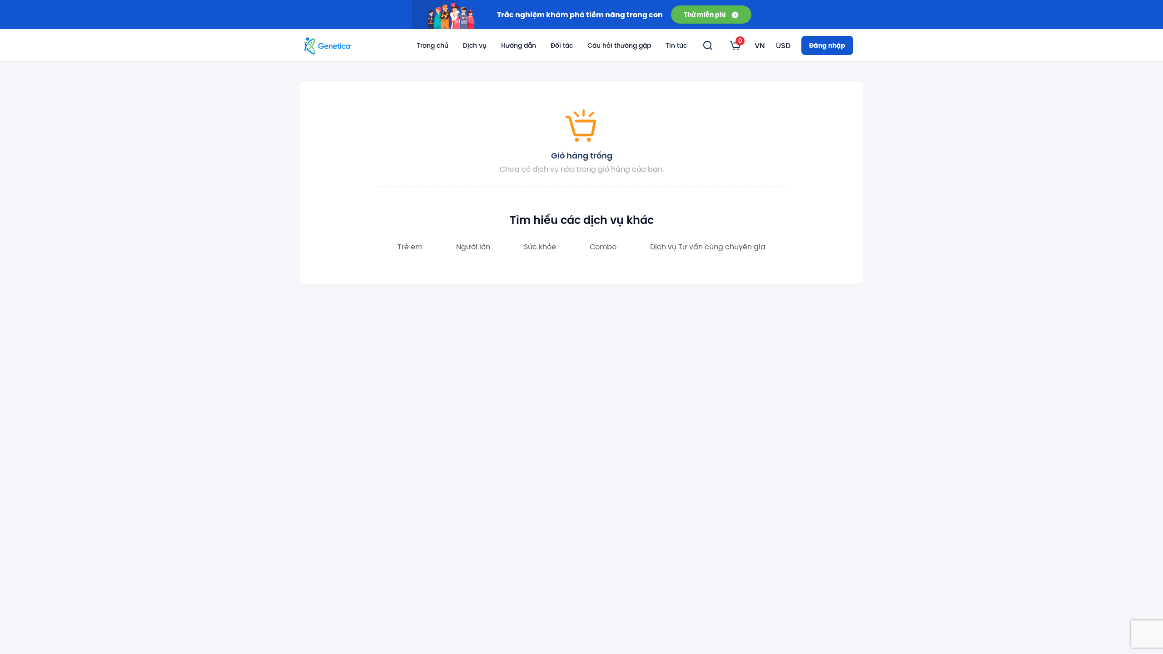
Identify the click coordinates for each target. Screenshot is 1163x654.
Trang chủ (432, 45)
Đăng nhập (827, 45)
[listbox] (735, 45)
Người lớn (473, 246)
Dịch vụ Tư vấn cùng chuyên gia (707, 246)
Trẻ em (410, 246)
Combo (603, 246)
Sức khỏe (540, 246)
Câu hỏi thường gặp (619, 45)
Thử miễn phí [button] (705, 14)
